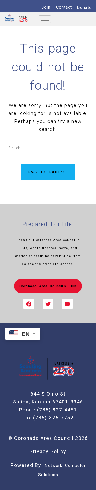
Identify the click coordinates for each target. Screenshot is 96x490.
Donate (84, 7)
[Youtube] (67, 304)
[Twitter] (48, 304)
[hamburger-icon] (45, 19)
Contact (64, 7)
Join (45, 7)
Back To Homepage (48, 172)
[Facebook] (28, 304)
